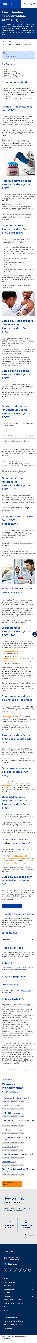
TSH (15, 856)
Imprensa (7, 1314)
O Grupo (7, 1292)
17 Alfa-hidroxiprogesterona (14, 1113)
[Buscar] (30, 4)
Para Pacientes (10, 1282)
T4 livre (20, 856)
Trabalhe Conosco (11, 1317)
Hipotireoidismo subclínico (14, 658)
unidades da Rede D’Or (10, 785)
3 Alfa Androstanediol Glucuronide (17, 1154)
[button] (18, 41)
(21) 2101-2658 (13, 1259)
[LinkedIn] (10, 1270)
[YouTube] (30, 1270)
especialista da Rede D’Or (11, 473)
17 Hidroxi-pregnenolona (12, 1130)
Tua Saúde (8, 1328)
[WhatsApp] (25, 1270)
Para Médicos (9, 1285)
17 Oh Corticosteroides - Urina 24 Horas (16, 1138)
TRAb (31, 860)
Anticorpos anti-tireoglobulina (15, 858)
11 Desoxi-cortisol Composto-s (14, 1098)
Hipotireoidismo (10, 661)
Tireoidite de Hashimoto (13, 651)
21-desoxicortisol (9, 1147)
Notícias (7, 1310)
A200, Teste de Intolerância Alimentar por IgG (18, 1170)
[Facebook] (5, 1270)
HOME (6, 1278)
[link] (12, 906)
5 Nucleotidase (8, 1162)
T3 (26, 856)
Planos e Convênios (21, 969)
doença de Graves (11, 716)
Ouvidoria (8, 1307)
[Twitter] (20, 1270)
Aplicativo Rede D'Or (12, 1300)
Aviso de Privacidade (8, 1340)
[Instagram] (15, 1270)
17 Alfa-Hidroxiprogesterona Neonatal (18, 1120)
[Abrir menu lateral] (34, 4)
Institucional (9, 1289)
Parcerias (7, 1296)
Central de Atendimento (13, 1303)
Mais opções (29, 1235)
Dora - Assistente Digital (14, 1321)
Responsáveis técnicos (13, 1324)
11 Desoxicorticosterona (12, 1105)
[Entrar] (24, 4)
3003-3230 (12, 1265)
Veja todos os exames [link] (8, 1183)
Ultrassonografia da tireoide (15, 863)
